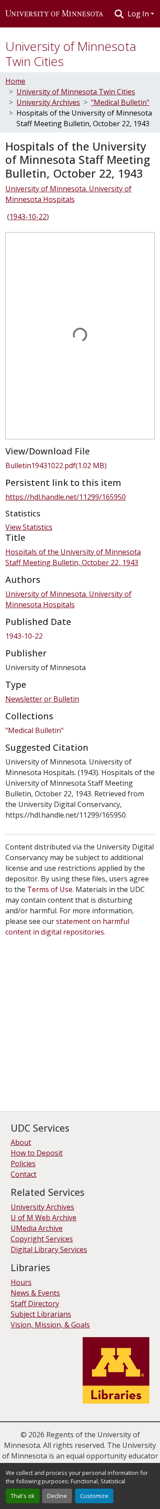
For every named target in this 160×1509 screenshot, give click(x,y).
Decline (57, 1496)
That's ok (23, 1496)
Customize (94, 1496)
